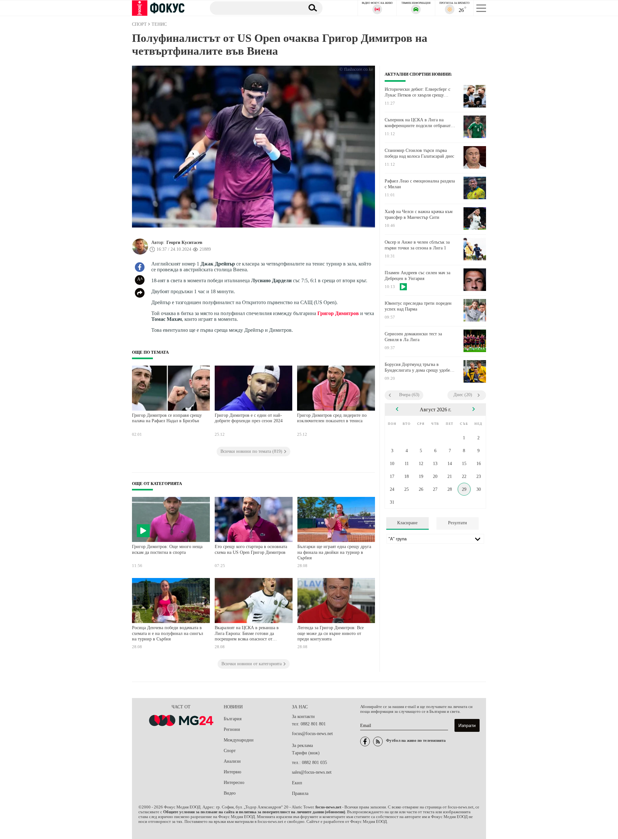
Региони (232, 729)
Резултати (457, 522)
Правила (300, 793)
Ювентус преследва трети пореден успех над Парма (418, 306)
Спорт (230, 750)
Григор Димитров (338, 313)
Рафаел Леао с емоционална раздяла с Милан (420, 184)
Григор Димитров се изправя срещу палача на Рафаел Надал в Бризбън (167, 418)
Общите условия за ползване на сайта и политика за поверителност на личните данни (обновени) (254, 812)
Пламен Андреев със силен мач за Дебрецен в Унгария (417, 275)
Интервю (232, 771)
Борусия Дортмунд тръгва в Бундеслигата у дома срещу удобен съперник (419, 367)
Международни (239, 740)
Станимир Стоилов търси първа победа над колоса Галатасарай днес (419, 153)
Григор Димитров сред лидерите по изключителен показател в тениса (332, 418)
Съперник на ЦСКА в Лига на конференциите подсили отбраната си (419, 122)
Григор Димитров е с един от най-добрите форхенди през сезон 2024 (249, 418)
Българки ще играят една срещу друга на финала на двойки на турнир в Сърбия (334, 552)
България (232, 718)
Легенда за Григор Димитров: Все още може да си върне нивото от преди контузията (330, 633)
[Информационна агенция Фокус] (365, 741)
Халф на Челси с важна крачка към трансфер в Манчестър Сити (419, 214)
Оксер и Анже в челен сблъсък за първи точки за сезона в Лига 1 (417, 245)
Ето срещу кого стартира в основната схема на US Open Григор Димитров (251, 549)
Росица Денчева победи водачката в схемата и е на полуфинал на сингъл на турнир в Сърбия (167, 633)
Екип (297, 782)
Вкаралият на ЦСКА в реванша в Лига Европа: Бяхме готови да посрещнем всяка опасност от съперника (247, 634)
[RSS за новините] (378, 741)
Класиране (407, 522)
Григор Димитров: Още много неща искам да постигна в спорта (167, 549)
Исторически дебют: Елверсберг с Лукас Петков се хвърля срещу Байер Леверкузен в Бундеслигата (418, 92)
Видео (230, 793)
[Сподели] (140, 293)
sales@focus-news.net (312, 772)
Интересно (234, 782)
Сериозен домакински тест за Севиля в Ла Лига (413, 336)
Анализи (232, 761)
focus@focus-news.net (312, 733)
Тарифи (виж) (306, 752)
